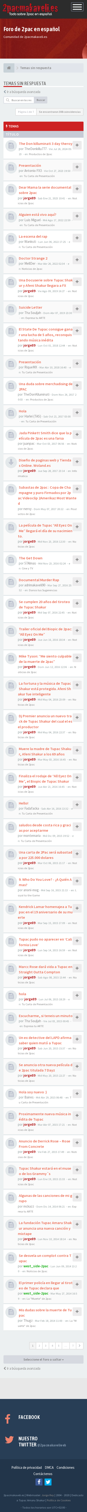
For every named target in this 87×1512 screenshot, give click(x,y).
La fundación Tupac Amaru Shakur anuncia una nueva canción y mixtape (45, 1228)
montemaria (32, 835)
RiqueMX (30, 367)
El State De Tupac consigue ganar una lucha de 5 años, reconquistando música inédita (45, 334)
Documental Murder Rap (39, 579)
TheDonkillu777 (35, 149)
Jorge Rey (48, 1495)
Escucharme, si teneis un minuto (46, 1015)
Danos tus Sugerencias (43, 590)
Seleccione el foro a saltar (42, 1359)
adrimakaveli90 (34, 585)
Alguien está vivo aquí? (37, 214)
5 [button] (58, 1345)
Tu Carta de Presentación (39, 176)
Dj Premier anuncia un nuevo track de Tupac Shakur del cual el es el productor (45, 721)
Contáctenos (42, 1474)
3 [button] (45, 1345)
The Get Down (30, 558)
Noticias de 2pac (32, 268)
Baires (29, 1097)
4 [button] (52, 1345)
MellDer (29, 263)
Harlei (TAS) (32, 416)
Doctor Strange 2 (33, 258)
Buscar (41, 100)
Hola (22, 411)
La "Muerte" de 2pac (39, 1298)
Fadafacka (31, 808)
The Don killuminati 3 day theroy (45, 143)
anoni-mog (31, 890)
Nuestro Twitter (42, 1441)
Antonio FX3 (33, 170)
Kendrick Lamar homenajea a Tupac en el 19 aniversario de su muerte (45, 912)
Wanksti (30, 241)
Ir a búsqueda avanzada (23, 92)
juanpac (29, 443)
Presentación (30, 165)
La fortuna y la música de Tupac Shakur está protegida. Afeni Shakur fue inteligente (44, 688)
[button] (80, 1345)
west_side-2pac (35, 1266)
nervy (27, 509)
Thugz (28, 1320)
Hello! (23, 803)
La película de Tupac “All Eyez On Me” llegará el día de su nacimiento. (45, 530)
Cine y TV (27, 568)
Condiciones (65, 1467)
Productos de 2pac (40, 154)
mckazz (28, 1206)
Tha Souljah (32, 312)
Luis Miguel (32, 220)
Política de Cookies (59, 1500)
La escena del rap (33, 236)
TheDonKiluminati (36, 394)
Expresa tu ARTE (35, 318)
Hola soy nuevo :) (33, 1092)
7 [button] (73, 1345)
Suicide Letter (30, 307)
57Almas (30, 563)
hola (22, 993)
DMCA (49, 1467)
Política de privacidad (26, 1467)
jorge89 (29, 198)
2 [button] (39, 1345)
